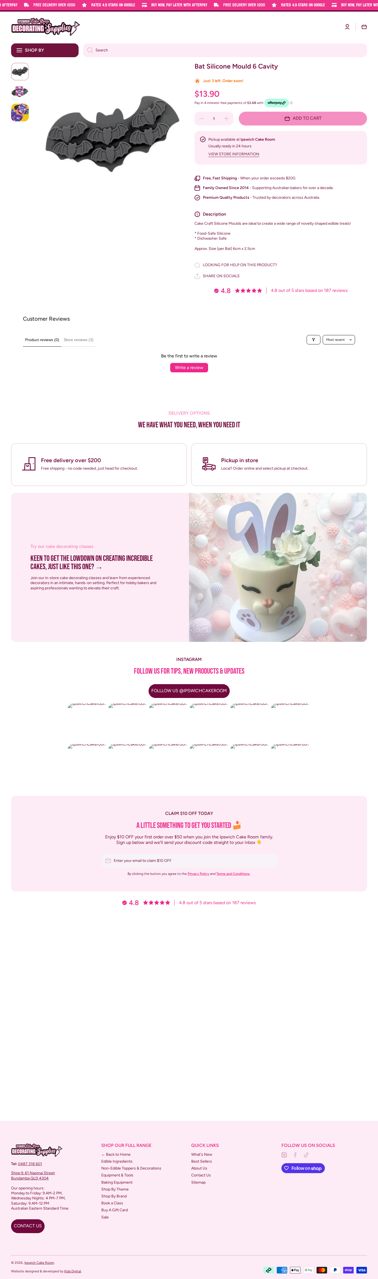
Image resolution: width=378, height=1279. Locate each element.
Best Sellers (201, 1161)
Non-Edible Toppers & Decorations (131, 1168)
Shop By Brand (114, 1196)
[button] (364, 27)
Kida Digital (72, 1271)
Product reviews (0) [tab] (42, 340)
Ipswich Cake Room (39, 1263)
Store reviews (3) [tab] (79, 340)
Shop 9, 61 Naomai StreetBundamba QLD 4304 (33, 1175)
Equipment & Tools (117, 1175)
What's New (201, 1154)
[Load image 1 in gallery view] (20, 71)
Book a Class (112, 1203)
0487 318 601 (30, 1164)
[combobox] (225, 50)
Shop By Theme (115, 1189)
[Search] (88, 50)
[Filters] (313, 339)
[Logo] (45, 26)
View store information (233, 154)
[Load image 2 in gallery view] (20, 92)
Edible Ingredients (117, 1161)
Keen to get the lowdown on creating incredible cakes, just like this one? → (91, 563)
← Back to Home (116, 1154)
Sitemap (198, 1182)
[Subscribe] (270, 861)
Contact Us (201, 1175)
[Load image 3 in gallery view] (20, 112)
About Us (199, 1168)
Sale (105, 1217)
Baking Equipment (117, 1182)
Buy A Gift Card (114, 1210)
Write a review (189, 367)
